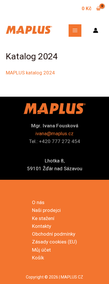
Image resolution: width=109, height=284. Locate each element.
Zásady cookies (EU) (54, 242)
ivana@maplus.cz (54, 133)
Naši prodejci (46, 210)
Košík (38, 258)
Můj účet (41, 250)
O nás (38, 202)
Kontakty (41, 226)
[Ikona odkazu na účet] (95, 30)
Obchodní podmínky (53, 234)
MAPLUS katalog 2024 (30, 73)
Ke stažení (43, 218)
